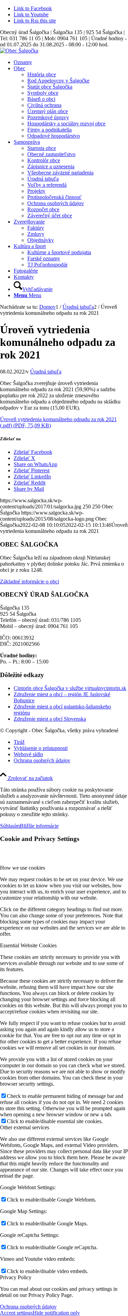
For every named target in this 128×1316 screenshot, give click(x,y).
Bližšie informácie (39, 826)
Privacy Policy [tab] (15, 1277)
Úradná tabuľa (45, 371)
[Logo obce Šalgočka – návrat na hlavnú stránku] (19, 50)
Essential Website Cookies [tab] (28, 945)
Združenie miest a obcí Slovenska (50, 719)
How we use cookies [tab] (22, 868)
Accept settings (16, 1313)
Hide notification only (56, 1313)
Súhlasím (10, 826)
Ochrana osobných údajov (28, 1307)
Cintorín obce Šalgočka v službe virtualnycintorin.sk (70, 688)
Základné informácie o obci (29, 581)
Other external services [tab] (24, 1127)
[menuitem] (71, 62)
